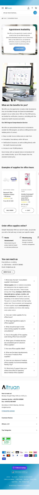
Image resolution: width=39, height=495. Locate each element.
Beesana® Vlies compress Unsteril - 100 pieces (8, 194)
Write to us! (7, 272)
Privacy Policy (33, 479)
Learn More (19, 48)
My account (14, 476)
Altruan (15, 485)
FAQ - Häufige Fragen (24, 481)
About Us (26, 479)
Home (4, 18)
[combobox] (19, 12)
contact (8, 476)
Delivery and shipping (9, 479)
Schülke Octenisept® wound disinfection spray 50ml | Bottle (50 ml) (27, 197)
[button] (3, 8)
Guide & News (19, 479)
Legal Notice (14, 481)
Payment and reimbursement (25, 476)
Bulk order (10, 210)
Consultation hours (13, 18)
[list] (19, 242)
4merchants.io (26, 485)
